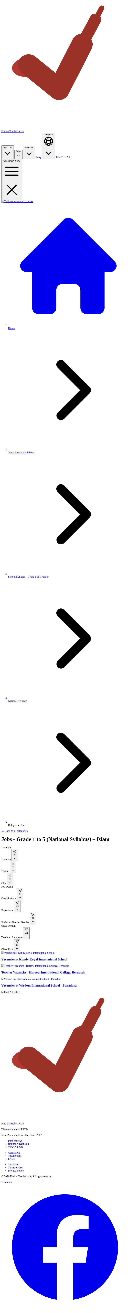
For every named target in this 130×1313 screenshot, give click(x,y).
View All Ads (15, 1146)
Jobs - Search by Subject (21, 452)
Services (29, 147)
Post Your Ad (15, 1140)
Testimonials (14, 1155)
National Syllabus (17, 700)
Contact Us (14, 1152)
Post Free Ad (63, 157)
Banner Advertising (18, 1143)
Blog (39, 157)
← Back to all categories (14, 830)
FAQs (11, 1158)
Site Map (13, 1164)
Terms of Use (15, 1167)
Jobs (18, 151)
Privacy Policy (16, 1170)
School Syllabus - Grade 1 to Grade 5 (28, 576)
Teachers (7, 147)
